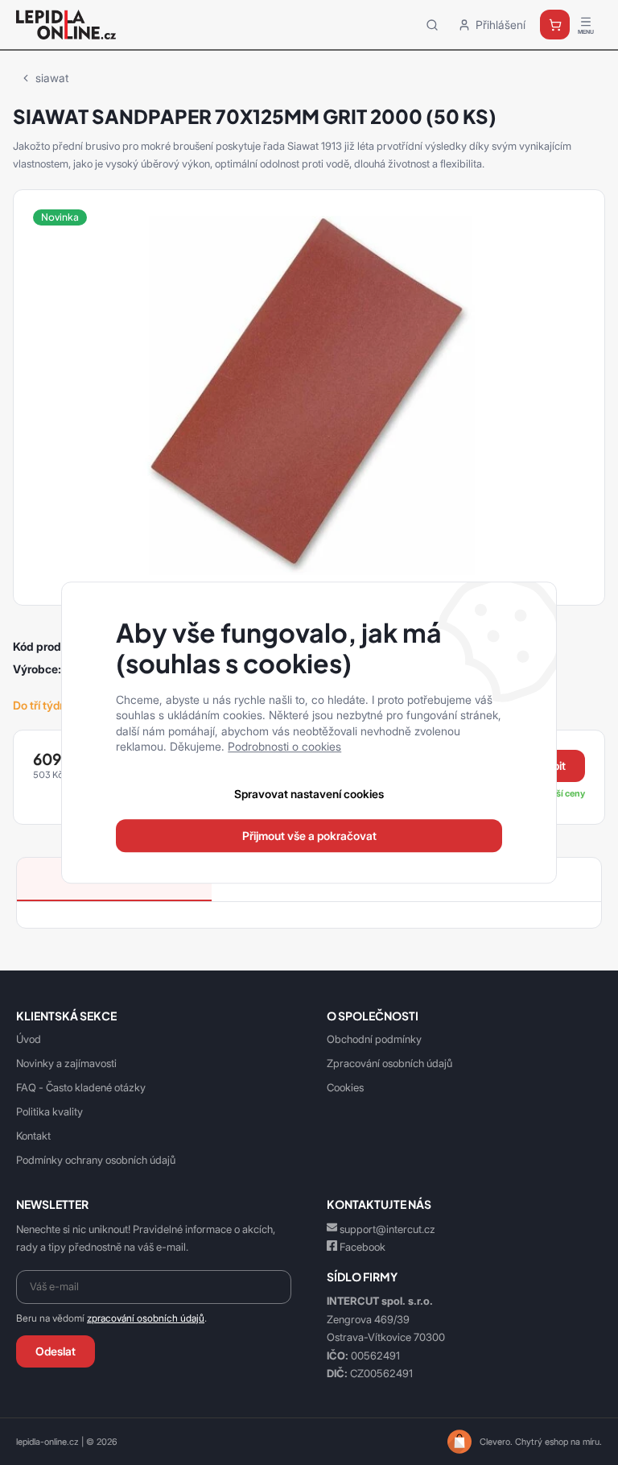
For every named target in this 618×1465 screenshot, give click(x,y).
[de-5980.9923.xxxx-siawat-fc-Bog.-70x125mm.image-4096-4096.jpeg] (309, 394)
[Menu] (586, 25)
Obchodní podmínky (374, 1039)
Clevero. (496, 1441)
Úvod (28, 1039)
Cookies (345, 1087)
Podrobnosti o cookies (284, 747)
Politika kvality (49, 1111)
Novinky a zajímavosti (66, 1063)
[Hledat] (432, 24)
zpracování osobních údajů (145, 1318)
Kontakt (33, 1135)
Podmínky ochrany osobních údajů (95, 1159)
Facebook (362, 1246)
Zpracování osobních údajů (389, 1063)
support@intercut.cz (387, 1229)
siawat (51, 78)
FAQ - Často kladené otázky (81, 1087)
